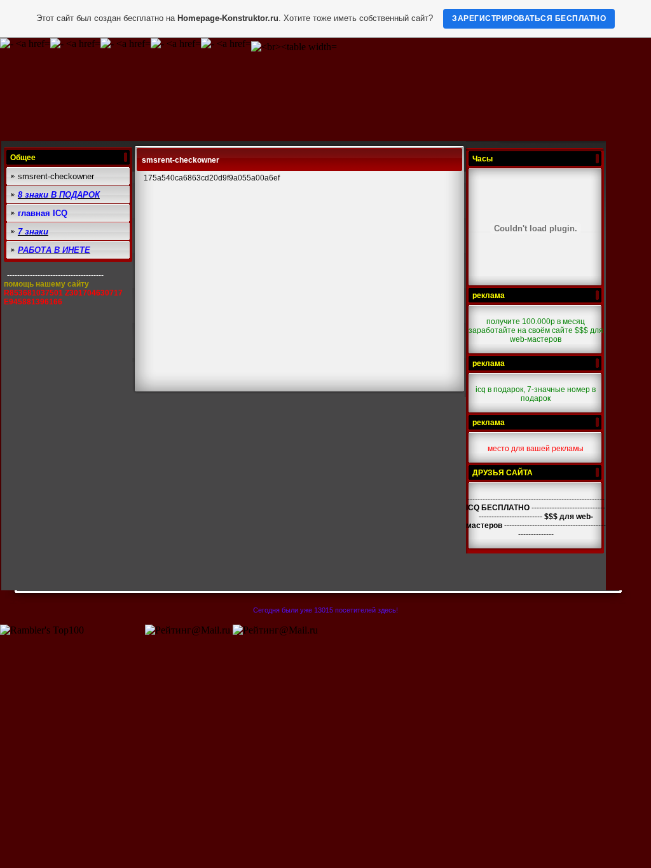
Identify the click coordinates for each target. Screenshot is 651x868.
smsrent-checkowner (56, 176)
